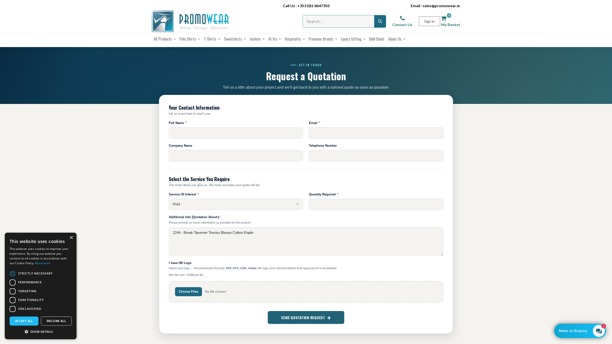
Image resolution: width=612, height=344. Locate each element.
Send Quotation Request (303, 317)
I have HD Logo (180, 263)
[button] (41, 331)
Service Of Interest (184, 194)
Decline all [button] (56, 321)
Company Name (180, 145)
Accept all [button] (24, 321)
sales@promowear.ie (441, 5)
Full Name (177, 123)
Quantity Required (323, 194)
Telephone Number (323, 145)
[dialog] (40, 286)
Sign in (429, 21)
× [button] (71, 238)
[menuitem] (165, 39)
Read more (42, 263)
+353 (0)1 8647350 (313, 5)
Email (314, 123)
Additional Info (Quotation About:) (195, 217)
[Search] (380, 21)
